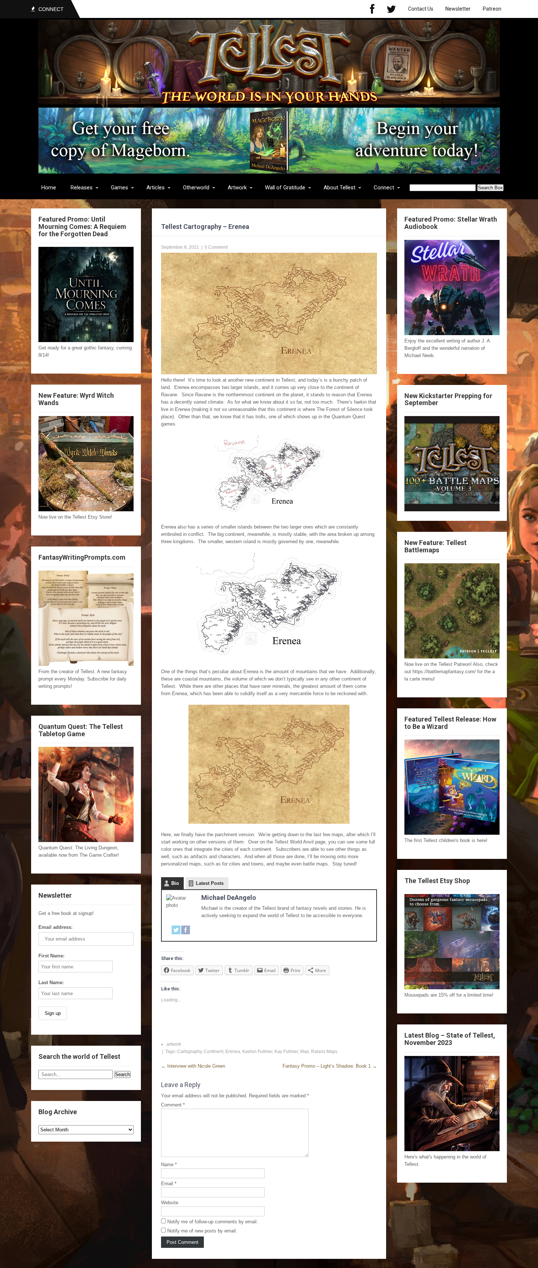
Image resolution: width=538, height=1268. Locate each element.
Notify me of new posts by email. (202, 1231)
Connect (384, 187)
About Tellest (339, 187)
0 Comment (216, 247)
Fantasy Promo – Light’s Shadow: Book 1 (330, 1066)
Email (168, 1183)
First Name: (51, 956)
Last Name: (51, 982)
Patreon (492, 9)
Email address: (55, 927)
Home (48, 187)
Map (304, 1051)
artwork (174, 1044)
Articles (155, 187)
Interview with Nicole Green (193, 1066)
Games (119, 187)
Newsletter (458, 9)
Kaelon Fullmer (257, 1051)
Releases (82, 187)
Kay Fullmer (286, 1051)
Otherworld (196, 187)
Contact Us (420, 9)
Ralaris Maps (324, 1051)
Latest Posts (210, 883)
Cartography (189, 1051)
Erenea (232, 1051)
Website (169, 1202)
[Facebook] (372, 9)
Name (169, 1164)
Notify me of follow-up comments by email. (212, 1221)
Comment (173, 1105)
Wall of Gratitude (285, 187)
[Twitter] (391, 9)
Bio (175, 883)
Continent (213, 1051)
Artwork (237, 187)
